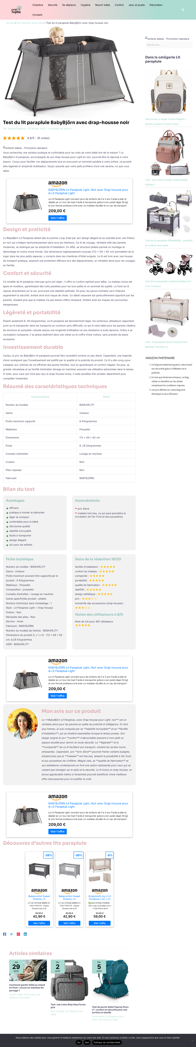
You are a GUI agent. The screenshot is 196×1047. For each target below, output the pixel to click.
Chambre (37, 4)
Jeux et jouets (137, 4)
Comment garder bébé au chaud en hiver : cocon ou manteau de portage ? (27, 988)
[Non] (192, 1040)
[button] (183, 10)
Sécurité (52, 4)
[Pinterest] (18, 934)
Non (87, 1042)
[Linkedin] (25, 934)
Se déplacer (69, 4)
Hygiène (85, 4)
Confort (119, 4)
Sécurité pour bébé (108, 1019)
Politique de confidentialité (107, 1042)
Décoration (156, 4)
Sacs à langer (57, 1011)
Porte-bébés (30, 994)
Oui (79, 1042)
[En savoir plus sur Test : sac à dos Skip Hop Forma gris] (69, 979)
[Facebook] (4, 934)
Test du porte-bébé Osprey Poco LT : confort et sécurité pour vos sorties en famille (110, 1010)
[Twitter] (11, 934)
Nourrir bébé (102, 4)
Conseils (37, 14)
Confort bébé (16, 994)
